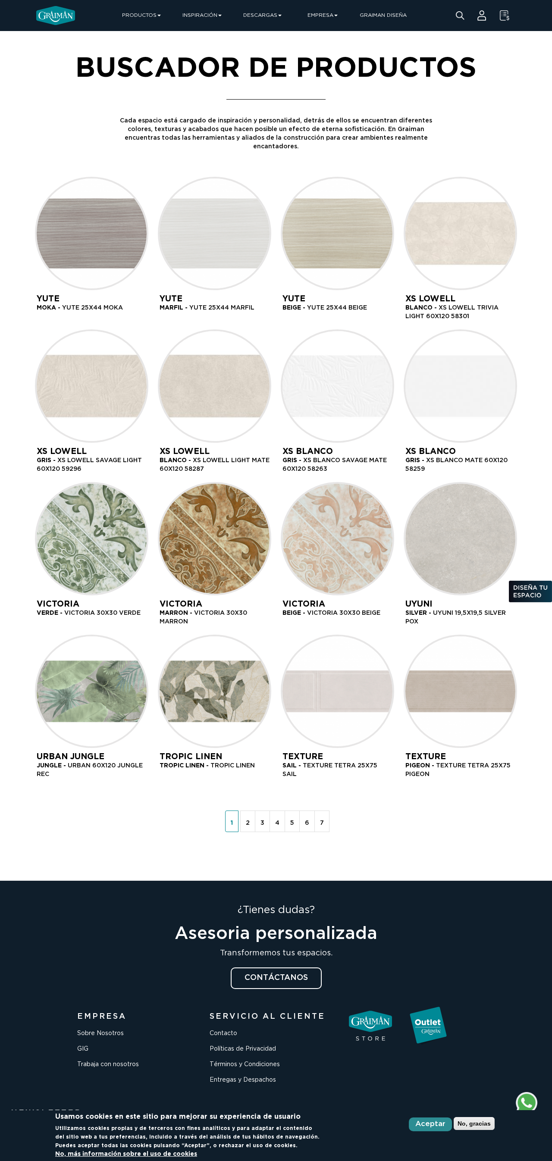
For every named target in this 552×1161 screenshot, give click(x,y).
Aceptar (430, 1124)
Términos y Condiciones (245, 1064)
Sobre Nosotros (100, 1033)
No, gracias (474, 1123)
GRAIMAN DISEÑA (383, 15)
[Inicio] (55, 15)
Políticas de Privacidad (243, 1048)
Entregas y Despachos (243, 1080)
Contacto (223, 1033)
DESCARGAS (260, 15)
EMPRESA (320, 15)
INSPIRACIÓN (199, 15)
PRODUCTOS (139, 15)
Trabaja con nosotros (108, 1064)
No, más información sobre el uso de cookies (126, 1154)
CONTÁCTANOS (276, 977)
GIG (82, 1048)
